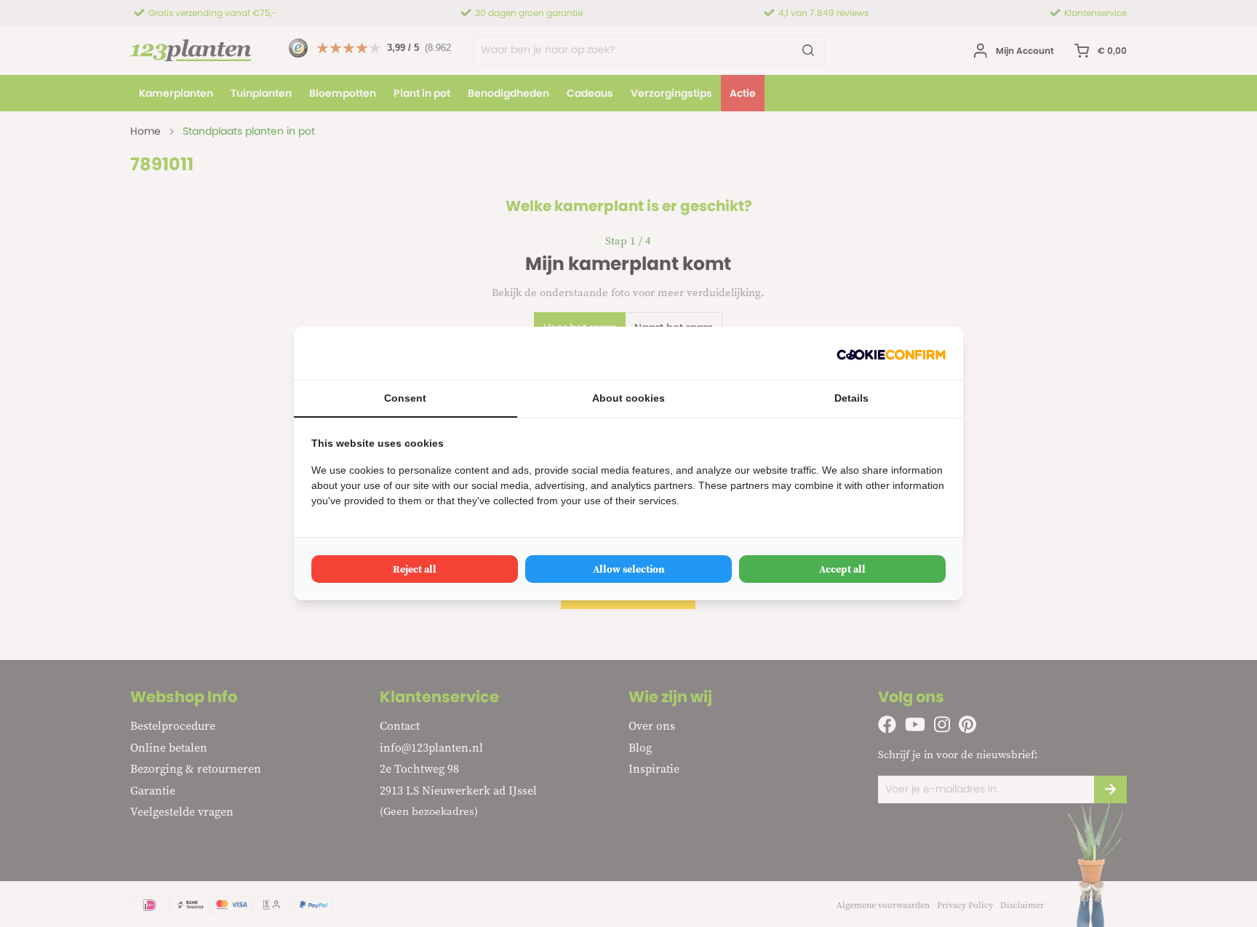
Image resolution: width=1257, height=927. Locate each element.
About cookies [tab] (628, 398)
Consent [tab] (405, 398)
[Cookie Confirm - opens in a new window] (891, 353)
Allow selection (629, 569)
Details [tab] (851, 398)
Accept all (842, 569)
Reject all (414, 569)
